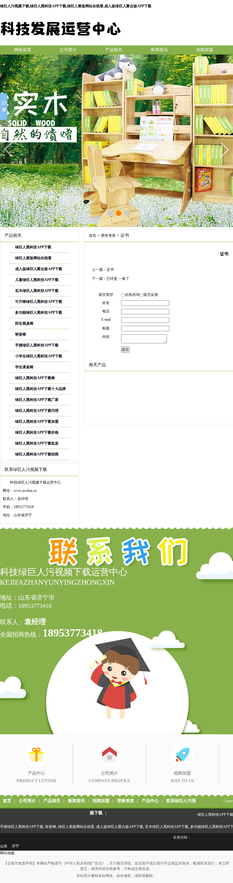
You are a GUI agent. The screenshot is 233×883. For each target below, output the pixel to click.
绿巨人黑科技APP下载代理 (37, 410)
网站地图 (7, 853)
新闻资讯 (159, 50)
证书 (110, 269)
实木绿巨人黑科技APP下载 (37, 291)
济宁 (15, 846)
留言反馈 (151, 295)
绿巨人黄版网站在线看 (33, 258)
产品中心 (150, 801)
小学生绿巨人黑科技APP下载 (38, 356)
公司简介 (68, 50)
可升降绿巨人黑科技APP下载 (38, 301)
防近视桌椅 (24, 323)
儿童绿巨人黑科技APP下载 (37, 280)
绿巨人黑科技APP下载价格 (37, 432)
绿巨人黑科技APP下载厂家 (37, 400)
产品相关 (113, 50)
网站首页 (22, 50)
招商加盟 (204, 50)
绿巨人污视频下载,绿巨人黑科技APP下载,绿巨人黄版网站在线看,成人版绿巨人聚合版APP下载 (75, 6)
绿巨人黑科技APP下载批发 (37, 443)
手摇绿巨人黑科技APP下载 (37, 345)
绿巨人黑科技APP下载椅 (35, 378)
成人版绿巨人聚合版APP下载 (38, 269)
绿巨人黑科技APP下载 (33, 247)
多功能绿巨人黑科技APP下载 (38, 312)
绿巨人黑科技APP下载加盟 (37, 421)
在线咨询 (132, 295)
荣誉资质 (108, 235)
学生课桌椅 (24, 367)
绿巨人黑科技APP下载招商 (37, 454)
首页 (92, 235)
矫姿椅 (20, 334)
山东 (3, 846)
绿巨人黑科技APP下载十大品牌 (40, 389)
